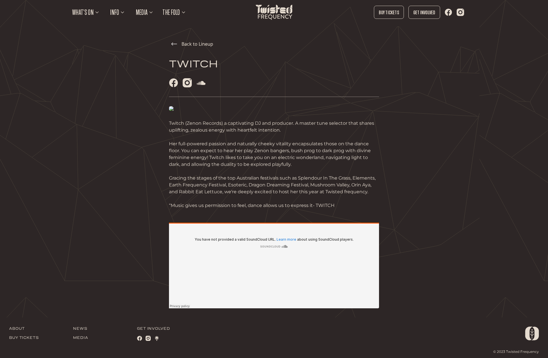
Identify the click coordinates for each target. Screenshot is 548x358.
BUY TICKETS (24, 337)
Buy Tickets (389, 12)
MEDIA (80, 337)
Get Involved (424, 12)
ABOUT (17, 328)
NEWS (80, 328)
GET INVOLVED (153, 328)
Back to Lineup (197, 44)
